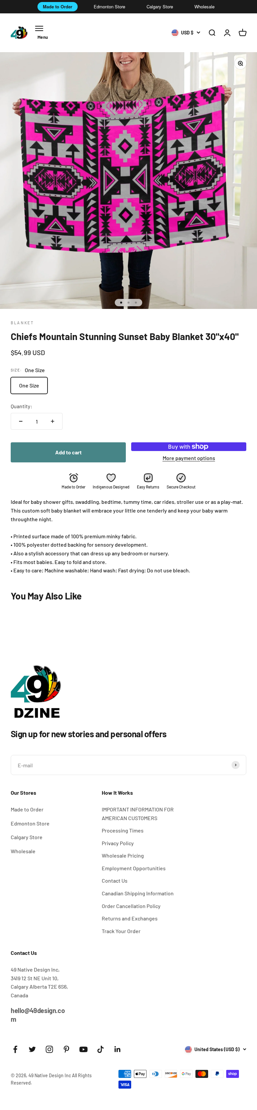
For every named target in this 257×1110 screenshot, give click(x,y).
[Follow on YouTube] (83, 1049)
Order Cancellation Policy (131, 906)
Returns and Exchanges (130, 918)
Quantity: (21, 406)
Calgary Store (160, 6)
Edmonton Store (109, 6)
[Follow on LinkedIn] (117, 1049)
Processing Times (123, 830)
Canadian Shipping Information (138, 893)
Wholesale (204, 6)
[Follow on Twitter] (32, 1049)
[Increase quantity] (52, 421)
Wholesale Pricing (123, 855)
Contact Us (114, 880)
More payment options (189, 458)
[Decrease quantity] (20, 421)
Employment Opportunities (134, 868)
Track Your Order (121, 931)
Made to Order (57, 6)
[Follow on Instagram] (49, 1049)
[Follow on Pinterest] (66, 1049)
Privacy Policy (118, 843)
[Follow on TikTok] (100, 1049)
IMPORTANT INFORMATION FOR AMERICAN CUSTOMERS (138, 813)
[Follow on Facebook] (15, 1049)
